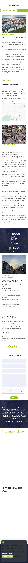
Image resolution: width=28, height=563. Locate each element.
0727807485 (18, 421)
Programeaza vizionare (9, 10)
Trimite (14, 398)
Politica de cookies (7, 553)
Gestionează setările (19, 556)
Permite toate (8, 556)
